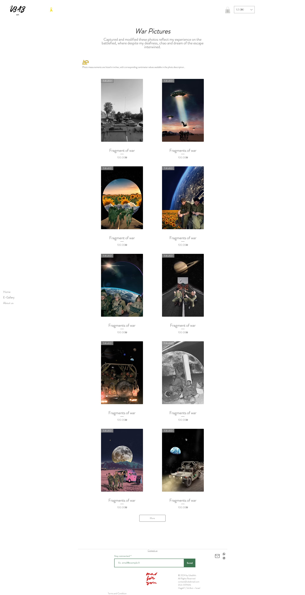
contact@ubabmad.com (188, 581)
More (152, 518)
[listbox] (244, 9)
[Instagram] (224, 558)
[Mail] (217, 556)
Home (6, 292)
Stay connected (122, 556)
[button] (227, 10)
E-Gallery (8, 297)
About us (8, 303)
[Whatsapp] (224, 554)
